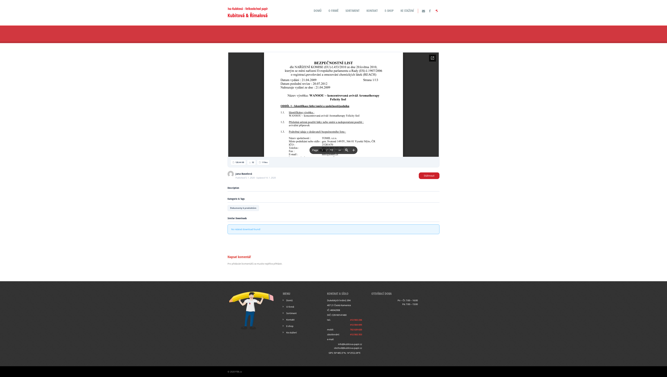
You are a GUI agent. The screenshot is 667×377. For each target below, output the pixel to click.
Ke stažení (407, 11)
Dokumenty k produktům (243, 207)
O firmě (333, 11)
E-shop (389, 11)
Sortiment (352, 11)
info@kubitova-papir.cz (350, 344)
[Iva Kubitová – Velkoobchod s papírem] (248, 16)
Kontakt (372, 11)
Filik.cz (238, 371)
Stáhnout (429, 175)
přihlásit (277, 263)
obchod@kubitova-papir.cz (348, 348)
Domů (318, 11)
